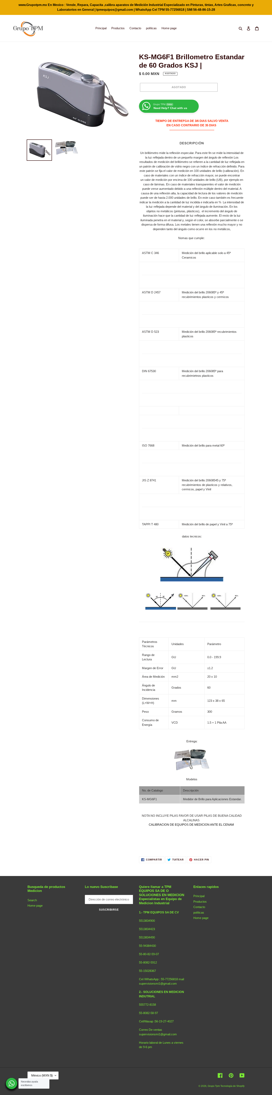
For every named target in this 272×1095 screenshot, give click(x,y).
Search (32, 900)
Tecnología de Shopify (232, 1086)
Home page (35, 905)
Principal (198, 896)
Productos (200, 901)
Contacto (199, 907)
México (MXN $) (42, 1075)
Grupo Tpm (214, 1086)
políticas (198, 912)
